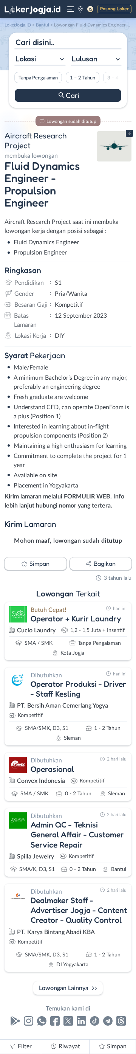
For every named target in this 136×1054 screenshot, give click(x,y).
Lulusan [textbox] (84, 58)
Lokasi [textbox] (25, 58)
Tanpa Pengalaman (38, 78)
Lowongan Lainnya (63, 988)
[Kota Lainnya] (80, 9)
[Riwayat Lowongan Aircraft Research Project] (114, 160)
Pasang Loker (114, 8)
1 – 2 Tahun (82, 78)
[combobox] (39, 59)
